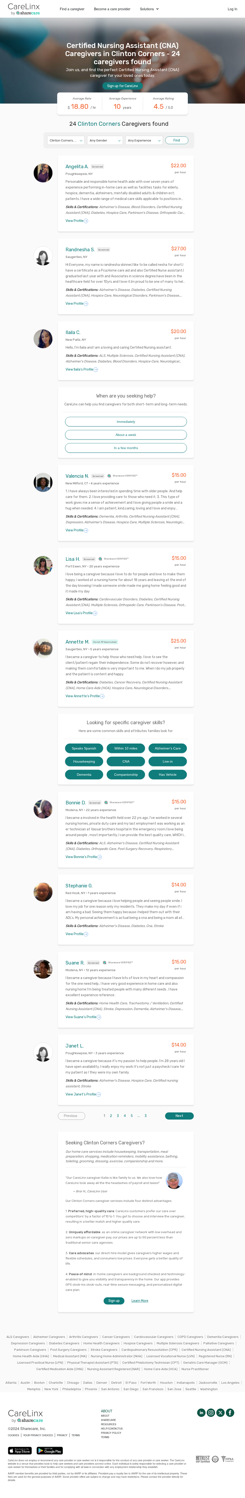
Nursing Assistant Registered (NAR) (113, 1369)
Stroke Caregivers (104, 1349)
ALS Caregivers (17, 1337)
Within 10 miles (125, 748)
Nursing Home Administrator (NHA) (116, 1356)
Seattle (190, 1389)
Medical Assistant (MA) (70, 1356)
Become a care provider (112, 8)
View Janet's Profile (81, 1094)
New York (51, 1389)
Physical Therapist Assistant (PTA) (92, 1362)
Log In (232, 8)
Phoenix (91, 1389)
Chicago (73, 1382)
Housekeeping (84, 761)
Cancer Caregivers (116, 1337)
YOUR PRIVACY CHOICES (38, 1435)
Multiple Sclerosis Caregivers (178, 1343)
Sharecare (108, 1420)
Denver (101, 1382)
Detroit (116, 1382)
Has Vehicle (168, 774)
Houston (166, 1382)
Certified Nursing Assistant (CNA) (206, 1349)
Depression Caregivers (28, 1343)
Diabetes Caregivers (64, 1343)
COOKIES (13, 1435)
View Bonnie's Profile (81, 857)
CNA (125, 761)
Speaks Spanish (84, 748)
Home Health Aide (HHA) (31, 1356)
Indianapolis (186, 1382)
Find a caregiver (72, 8)
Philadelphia (71, 1389)
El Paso (131, 1382)
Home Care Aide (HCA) (161, 1369)
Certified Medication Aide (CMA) (59, 1369)
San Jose (174, 1389)
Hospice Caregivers (138, 1343)
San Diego (131, 1389)
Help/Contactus (112, 1428)
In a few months (126, 448)
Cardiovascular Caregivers (153, 1337)
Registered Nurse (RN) (215, 1356)
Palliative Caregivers (218, 1343)
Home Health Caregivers (102, 1343)
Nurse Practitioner (195, 1369)
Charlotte (56, 1382)
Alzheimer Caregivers (49, 1337)
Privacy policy (111, 1433)
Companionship (126, 774)
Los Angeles (230, 1382)
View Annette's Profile (83, 696)
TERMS (76, 1435)
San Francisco (153, 1389)
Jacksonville (208, 1382)
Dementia (84, 774)
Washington (209, 1389)
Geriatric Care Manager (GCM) (205, 1362)
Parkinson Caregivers (30, 1349)
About (105, 1415)
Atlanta (11, 1382)
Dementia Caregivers (223, 1337)
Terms (105, 1437)
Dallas (87, 1382)
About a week (126, 435)
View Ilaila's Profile (79, 369)
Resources (108, 1424)
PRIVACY (62, 1435)
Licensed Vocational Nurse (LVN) (170, 1356)
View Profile (75, 221)
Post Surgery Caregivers (68, 1349)
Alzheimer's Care (168, 748)
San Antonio (110, 1389)
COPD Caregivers (190, 1337)
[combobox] (128, 140)
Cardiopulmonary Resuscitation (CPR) (150, 1349)
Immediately (126, 422)
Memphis (33, 1389)
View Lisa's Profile (79, 613)
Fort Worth (148, 1382)
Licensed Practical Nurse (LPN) (40, 1362)
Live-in (168, 761)
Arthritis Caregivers (83, 1337)
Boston (39, 1382)
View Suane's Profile (81, 1017)
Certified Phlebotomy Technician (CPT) (150, 1362)
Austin (25, 1382)
